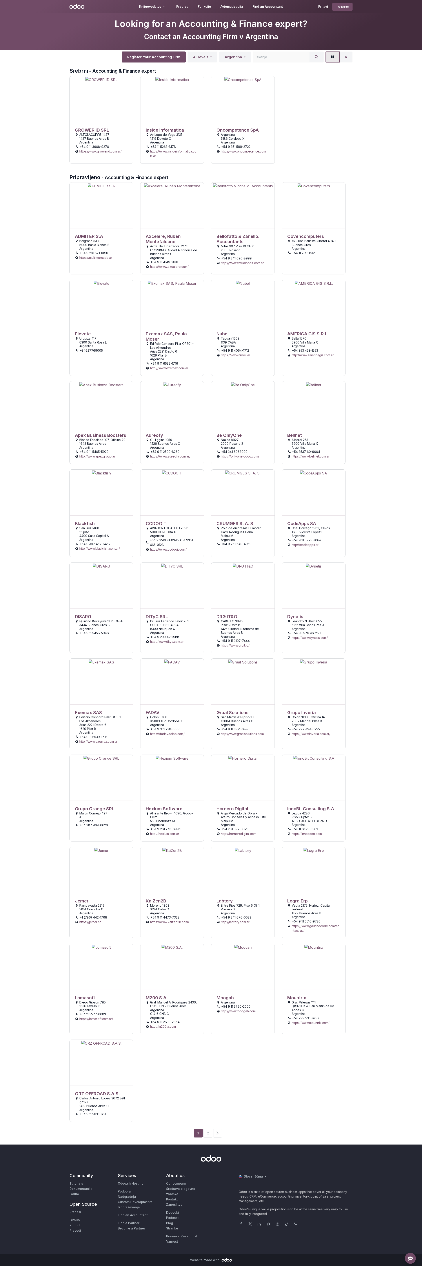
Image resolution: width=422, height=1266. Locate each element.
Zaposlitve (174, 1204)
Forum (74, 1194)
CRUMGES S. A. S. (235, 523)
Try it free (342, 6)
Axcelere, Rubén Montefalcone (163, 239)
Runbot (74, 1225)
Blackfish (85, 523)
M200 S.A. (157, 997)
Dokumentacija (81, 1189)
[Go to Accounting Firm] (101, 99)
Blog (169, 1223)
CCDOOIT (156, 523)
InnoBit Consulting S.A (310, 808)
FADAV (153, 712)
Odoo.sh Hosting (131, 1183)
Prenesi (75, 1212)
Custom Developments (135, 1202)
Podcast (172, 1218)
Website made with (205, 1260)
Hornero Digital (232, 808)
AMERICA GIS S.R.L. (308, 333)
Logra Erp (297, 901)
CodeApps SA (301, 523)
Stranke (172, 1228)
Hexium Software (164, 808)
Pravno (171, 1236)
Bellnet (294, 435)
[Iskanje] (316, 56)
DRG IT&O (226, 616)
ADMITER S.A (89, 236)
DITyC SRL (157, 616)
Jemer (82, 901)
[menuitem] (182, 6)
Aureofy (154, 435)
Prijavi (323, 6)
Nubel (222, 333)
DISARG (83, 616)
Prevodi (75, 1230)
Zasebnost (189, 1236)
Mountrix (296, 997)
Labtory (224, 901)
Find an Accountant (133, 1215)
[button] (202, 56)
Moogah (225, 997)
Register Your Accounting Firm (153, 57)
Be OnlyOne (229, 435)
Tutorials (76, 1183)
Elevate (83, 333)
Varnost (172, 1241)
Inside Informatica (165, 130)
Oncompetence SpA (237, 130)
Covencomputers (305, 236)
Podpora (124, 1191)
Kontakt (172, 1199)
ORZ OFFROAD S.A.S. (97, 1093)
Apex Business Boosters (100, 435)
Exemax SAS (88, 712)
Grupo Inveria (301, 712)
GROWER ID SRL (92, 130)
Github (74, 1220)
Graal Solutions (232, 712)
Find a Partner (128, 1223)
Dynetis (295, 616)
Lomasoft (85, 997)
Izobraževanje (129, 1207)
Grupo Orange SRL (94, 808)
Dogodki (172, 1212)
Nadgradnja (127, 1196)
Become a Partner (131, 1228)
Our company (176, 1183)
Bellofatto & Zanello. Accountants (237, 239)
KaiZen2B (156, 901)
